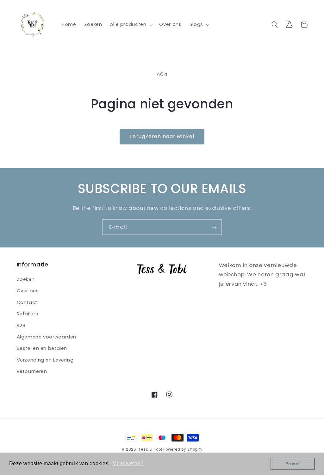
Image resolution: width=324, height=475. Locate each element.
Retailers (27, 314)
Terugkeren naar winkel (161, 136)
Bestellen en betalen (42, 348)
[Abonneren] (214, 227)
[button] (130, 25)
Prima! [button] (292, 463)
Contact (27, 302)
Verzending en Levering (45, 360)
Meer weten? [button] (128, 463)
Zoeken (26, 279)
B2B (21, 325)
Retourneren (32, 371)
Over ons (28, 291)
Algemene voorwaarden (47, 337)
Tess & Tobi (150, 449)
